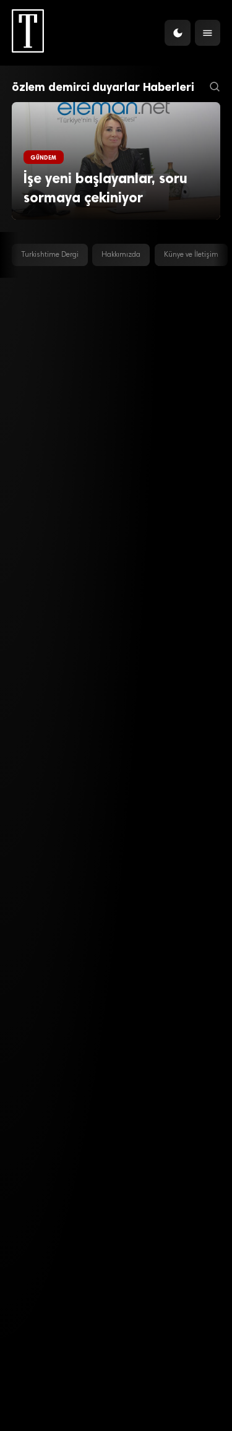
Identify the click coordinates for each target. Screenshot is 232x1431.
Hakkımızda (120, 255)
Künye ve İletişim (191, 255)
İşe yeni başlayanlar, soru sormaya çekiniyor (105, 188)
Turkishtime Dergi (50, 255)
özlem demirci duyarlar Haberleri (103, 87)
